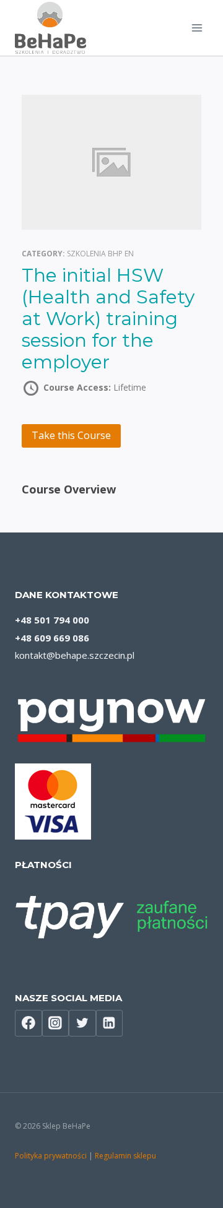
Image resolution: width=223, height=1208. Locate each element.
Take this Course (71, 435)
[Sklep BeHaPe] (50, 28)
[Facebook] (28, 1023)
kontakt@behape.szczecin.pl (74, 655)
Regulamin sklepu (125, 1155)
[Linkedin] (109, 1023)
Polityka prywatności (51, 1155)
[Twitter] (82, 1023)
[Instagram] (55, 1023)
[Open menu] (196, 27)
